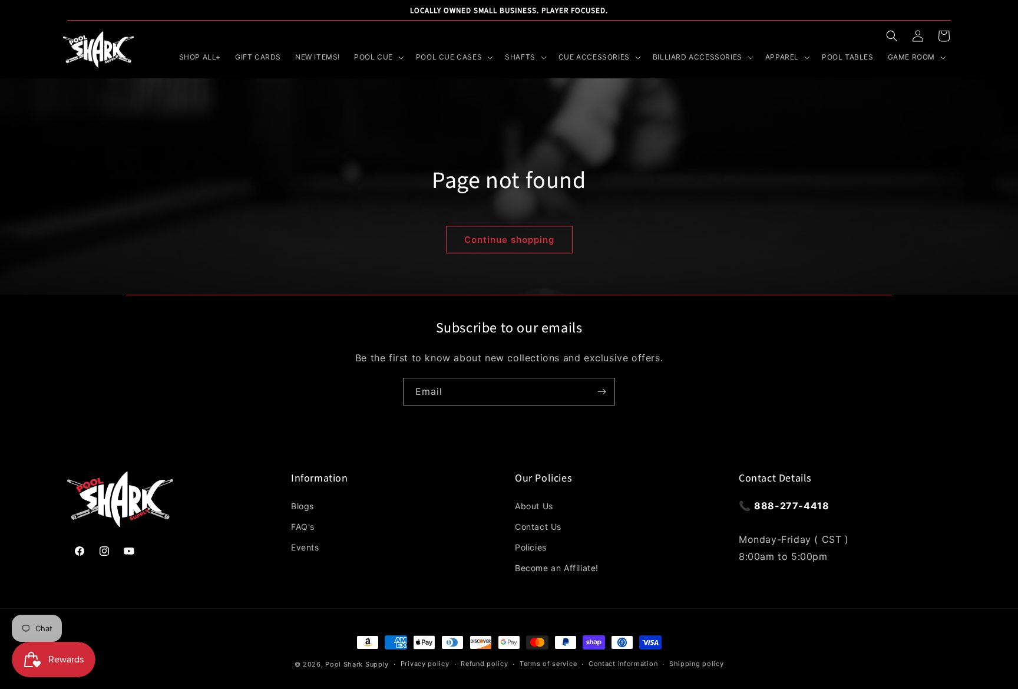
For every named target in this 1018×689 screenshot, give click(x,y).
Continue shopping (509, 239)
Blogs (302, 506)
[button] (892, 36)
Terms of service (548, 664)
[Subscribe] (601, 392)
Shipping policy (696, 664)
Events (305, 547)
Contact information (623, 664)
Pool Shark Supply (357, 664)
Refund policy (484, 664)
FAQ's (303, 527)
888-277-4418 (791, 506)
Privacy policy (425, 664)
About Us (534, 506)
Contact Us (538, 527)
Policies (531, 547)
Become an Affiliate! (557, 568)
